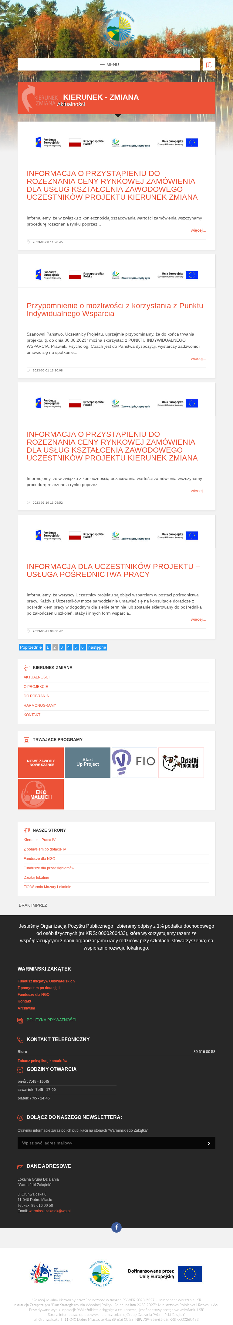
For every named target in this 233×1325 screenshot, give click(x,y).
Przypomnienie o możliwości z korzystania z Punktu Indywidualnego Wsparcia (115, 309)
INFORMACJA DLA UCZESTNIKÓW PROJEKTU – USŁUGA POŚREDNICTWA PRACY (113, 570)
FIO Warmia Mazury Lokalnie (47, 887)
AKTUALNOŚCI (36, 677)
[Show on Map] (209, 64)
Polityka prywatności (51, 1020)
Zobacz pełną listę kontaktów (42, 1061)
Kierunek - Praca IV (40, 840)
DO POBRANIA (36, 696)
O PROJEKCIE (36, 687)
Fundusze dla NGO (39, 859)
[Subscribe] (209, 1143)
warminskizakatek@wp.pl (50, 1211)
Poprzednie (31, 647)
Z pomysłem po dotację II (39, 988)
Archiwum (26, 1008)
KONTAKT (32, 715)
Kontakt (24, 1001)
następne (97, 647)
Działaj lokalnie (36, 877)
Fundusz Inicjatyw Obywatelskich (46, 981)
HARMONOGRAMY (40, 705)
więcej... (198, 230)
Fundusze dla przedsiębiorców (49, 868)
